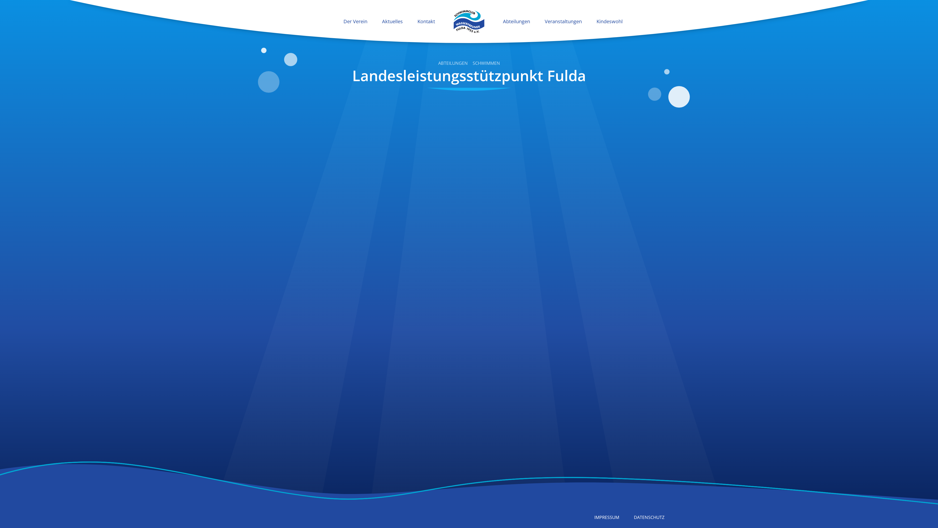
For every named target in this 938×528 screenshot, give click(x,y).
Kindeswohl (610, 21)
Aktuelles (392, 21)
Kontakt (426, 21)
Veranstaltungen (563, 21)
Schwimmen (486, 63)
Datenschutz (649, 517)
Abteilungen (516, 21)
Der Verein (355, 21)
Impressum (606, 517)
